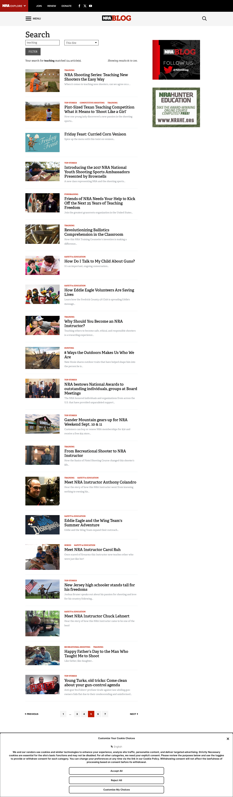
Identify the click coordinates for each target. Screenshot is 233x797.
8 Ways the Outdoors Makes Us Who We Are (99, 354)
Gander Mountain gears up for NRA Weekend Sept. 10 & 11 (96, 422)
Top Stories (70, 103)
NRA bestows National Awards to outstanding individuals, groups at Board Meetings (100, 389)
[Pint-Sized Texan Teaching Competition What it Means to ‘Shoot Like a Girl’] (42, 111)
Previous (32, 714)
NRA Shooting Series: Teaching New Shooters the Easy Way (96, 77)
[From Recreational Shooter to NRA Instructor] (42, 455)
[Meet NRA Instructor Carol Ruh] (42, 556)
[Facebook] (79, 2)
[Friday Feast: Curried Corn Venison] (42, 142)
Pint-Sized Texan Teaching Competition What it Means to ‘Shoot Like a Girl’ (99, 109)
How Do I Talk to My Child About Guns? (99, 261)
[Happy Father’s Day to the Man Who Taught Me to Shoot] (42, 655)
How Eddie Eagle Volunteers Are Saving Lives (99, 292)
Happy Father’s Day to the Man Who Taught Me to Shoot (96, 653)
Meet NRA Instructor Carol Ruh (92, 549)
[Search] (204, 18)
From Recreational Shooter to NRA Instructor (95, 453)
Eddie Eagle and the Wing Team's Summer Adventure (93, 522)
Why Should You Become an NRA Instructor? (93, 323)
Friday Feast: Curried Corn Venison (95, 134)
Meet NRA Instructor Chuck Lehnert (96, 616)
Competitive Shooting (92, 103)
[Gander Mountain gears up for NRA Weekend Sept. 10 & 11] (42, 423)
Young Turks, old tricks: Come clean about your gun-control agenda (95, 682)
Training (69, 70)
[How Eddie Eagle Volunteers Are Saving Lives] (42, 294)
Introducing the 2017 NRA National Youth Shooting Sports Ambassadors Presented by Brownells (97, 172)
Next (133, 714)
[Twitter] (85, 2)
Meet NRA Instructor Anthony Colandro (100, 482)
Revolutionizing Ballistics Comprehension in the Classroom (93, 232)
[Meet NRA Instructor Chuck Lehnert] (42, 623)
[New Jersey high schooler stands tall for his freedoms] (42, 588)
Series (67, 545)
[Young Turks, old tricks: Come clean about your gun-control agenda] (42, 684)
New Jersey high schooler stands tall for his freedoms (99, 587)
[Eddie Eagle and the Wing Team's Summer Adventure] (42, 524)
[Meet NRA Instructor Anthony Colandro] (42, 491)
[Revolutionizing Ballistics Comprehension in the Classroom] (42, 234)
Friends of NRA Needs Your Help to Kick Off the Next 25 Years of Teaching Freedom (99, 203)
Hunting (69, 348)
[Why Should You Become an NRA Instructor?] (42, 325)
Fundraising (71, 194)
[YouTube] (90, 2)
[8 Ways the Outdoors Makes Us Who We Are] (42, 357)
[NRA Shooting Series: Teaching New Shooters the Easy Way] (42, 80)
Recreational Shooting (77, 647)
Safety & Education (75, 257)
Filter (33, 51)
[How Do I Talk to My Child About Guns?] (42, 265)
